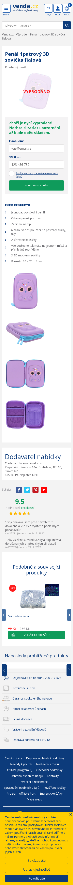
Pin (35, 490)
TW (27, 490)
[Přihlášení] (57, 8)
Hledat (67, 25)
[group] (36, 611)
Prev (7, 670)
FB (19, 490)
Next (67, 670)
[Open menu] (6, 8)
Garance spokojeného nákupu (32, 698)
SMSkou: (15, 157)
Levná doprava (22, 719)
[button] (36, 635)
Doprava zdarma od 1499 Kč (31, 740)
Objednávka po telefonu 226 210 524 (37, 678)
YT (44, 490)
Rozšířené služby (24, 688)
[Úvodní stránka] (25, 10)
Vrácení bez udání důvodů (29, 729)
